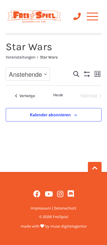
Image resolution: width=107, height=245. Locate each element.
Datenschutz (65, 208)
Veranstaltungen (20, 57)
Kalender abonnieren (50, 114)
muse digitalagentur (68, 226)
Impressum (41, 208)
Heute (58, 95)
